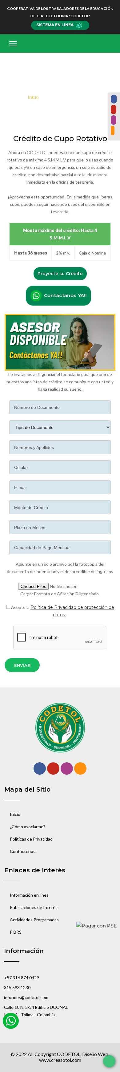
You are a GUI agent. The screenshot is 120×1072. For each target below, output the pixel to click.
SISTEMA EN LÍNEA (55, 24)
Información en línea (29, 895)
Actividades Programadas (34, 919)
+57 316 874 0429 (21, 977)
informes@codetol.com (26, 997)
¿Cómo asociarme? (27, 826)
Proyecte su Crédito (60, 273)
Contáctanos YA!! (64, 295)
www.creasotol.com (60, 1060)
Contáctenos (22, 851)
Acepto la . (62, 611)
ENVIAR (22, 665)
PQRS (16, 932)
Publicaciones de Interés (34, 907)
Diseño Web (95, 1054)
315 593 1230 (17, 987)
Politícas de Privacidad (31, 839)
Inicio (33, 97)
